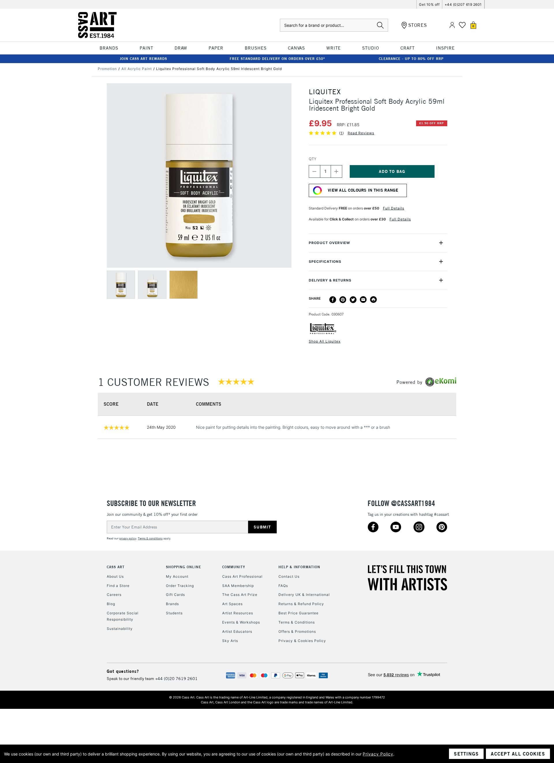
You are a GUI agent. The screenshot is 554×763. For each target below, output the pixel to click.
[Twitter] (353, 299)
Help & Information (299, 567)
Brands (172, 604)
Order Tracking (180, 585)
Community (233, 567)
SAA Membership (238, 585)
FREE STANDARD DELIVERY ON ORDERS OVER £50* (277, 59)
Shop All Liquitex (324, 341)
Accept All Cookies (518, 754)
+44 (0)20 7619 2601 (176, 678)
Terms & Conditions (296, 622)
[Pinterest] (342, 299)
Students (174, 613)
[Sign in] (452, 25)
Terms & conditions (150, 538)
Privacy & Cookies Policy (302, 641)
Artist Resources (237, 613)
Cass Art (116, 567)
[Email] (363, 299)
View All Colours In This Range (363, 190)
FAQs (283, 585)
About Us (115, 576)
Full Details (393, 208)
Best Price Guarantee (298, 613)
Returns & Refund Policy (301, 604)
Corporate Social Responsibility (122, 616)
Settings (466, 754)
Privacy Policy (378, 753)
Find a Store (118, 585)
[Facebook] (332, 299)
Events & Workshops (241, 622)
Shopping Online (183, 567)
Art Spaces (232, 604)
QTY (313, 158)
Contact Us (289, 576)
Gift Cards (175, 594)
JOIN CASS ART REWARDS (143, 59)
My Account (177, 576)
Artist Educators (237, 631)
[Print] (373, 299)
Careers (114, 594)
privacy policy (127, 538)
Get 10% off (429, 4)
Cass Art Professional (242, 576)
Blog (111, 604)
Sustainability (120, 628)
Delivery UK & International (304, 594)
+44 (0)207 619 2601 (463, 4)
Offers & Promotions (297, 631)
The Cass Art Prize (239, 594)
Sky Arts (230, 641)
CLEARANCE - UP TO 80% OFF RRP (411, 59)
